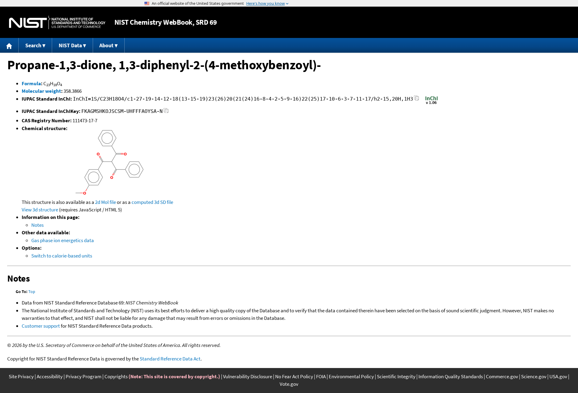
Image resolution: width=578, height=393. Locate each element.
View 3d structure (40, 209)
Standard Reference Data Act (170, 358)
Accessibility (50, 376)
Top (31, 291)
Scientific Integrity (396, 376)
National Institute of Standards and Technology (57, 22)
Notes (37, 225)
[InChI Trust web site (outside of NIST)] (431, 103)
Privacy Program (83, 376)
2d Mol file (105, 202)
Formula (31, 83)
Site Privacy (21, 376)
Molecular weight (41, 91)
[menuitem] (9, 45)
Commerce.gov (502, 376)
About (106, 45)
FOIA (321, 376)
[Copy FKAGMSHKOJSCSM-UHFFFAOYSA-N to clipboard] (166, 112)
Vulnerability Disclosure (247, 376)
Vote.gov (289, 384)
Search (33, 45)
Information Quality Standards (450, 376)
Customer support (41, 326)
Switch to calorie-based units (61, 255)
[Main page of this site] (9, 45)
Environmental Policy (351, 376)
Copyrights (116, 376)
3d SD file (163, 202)
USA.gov (558, 376)
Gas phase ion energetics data (62, 240)
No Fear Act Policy (294, 376)
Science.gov (533, 376)
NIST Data (70, 45)
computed (142, 202)
